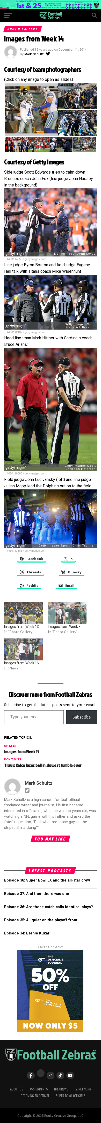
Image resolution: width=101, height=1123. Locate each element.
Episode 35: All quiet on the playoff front (40, 920)
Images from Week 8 (64, 627)
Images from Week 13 (21, 627)
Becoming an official (35, 1095)
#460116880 (14, 473)
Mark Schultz (34, 54)
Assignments (39, 1089)
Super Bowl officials (70, 1095)
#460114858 (14, 259)
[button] (31, 110)
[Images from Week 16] (23, 649)
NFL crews (61, 1089)
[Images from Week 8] (67, 613)
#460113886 (14, 550)
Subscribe (82, 717)
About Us (16, 1089)
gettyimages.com (35, 259)
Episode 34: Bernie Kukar (26, 933)
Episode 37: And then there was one (36, 894)
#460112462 (14, 332)
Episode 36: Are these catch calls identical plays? (48, 907)
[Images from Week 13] (23, 613)
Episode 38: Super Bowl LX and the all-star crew (47, 880)
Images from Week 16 (21, 663)
